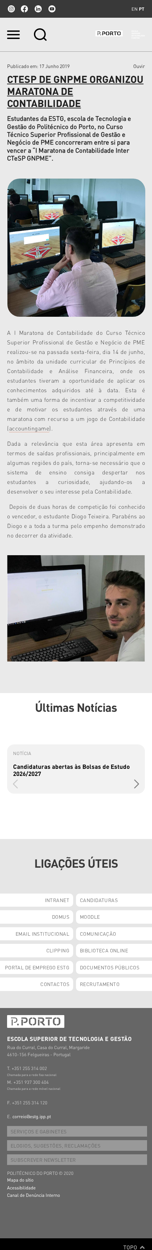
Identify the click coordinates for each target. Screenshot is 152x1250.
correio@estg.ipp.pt (31, 1116)
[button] (136, 784)
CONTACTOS (54, 984)
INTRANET (57, 900)
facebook (24, 8)
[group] (76, 769)
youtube (51, 8)
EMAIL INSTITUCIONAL (42, 933)
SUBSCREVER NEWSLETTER (43, 1159)
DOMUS (60, 916)
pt (141, 9)
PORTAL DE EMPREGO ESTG (37, 967)
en (134, 9)
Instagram (10, 8)
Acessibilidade (21, 1187)
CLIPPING (57, 950)
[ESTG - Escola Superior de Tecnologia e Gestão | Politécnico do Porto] (120, 34)
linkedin (38, 8)
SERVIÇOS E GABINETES (38, 1131)
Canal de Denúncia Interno (33, 1195)
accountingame (29, 428)
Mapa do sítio (20, 1180)
